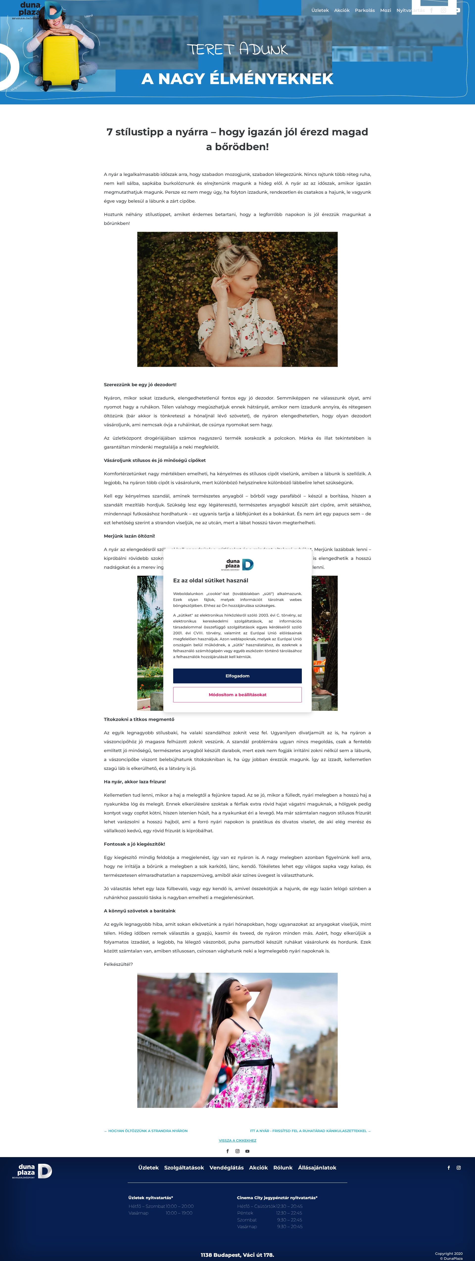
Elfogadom (238, 675)
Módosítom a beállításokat (237, 694)
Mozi (385, 10)
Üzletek (320, 10)
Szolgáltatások (184, 1168)
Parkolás (365, 10)
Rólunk (283, 1168)
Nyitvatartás (411, 10)
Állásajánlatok (317, 1168)
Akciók (342, 10)
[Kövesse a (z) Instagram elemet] (237, 1151)
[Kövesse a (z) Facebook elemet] (228, 1151)
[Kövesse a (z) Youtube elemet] (247, 1151)
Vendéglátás (227, 1168)
